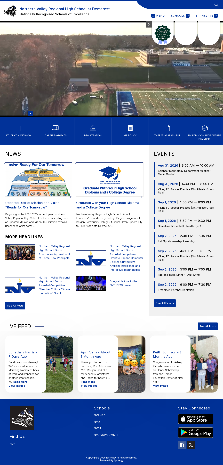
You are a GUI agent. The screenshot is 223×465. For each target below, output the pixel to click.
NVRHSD (99, 415)
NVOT (97, 428)
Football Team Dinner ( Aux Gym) (179, 274)
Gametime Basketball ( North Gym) (179, 226)
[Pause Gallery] (30, 113)
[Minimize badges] (149, 24)
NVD (97, 421)
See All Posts (15, 305)
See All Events (165, 303)
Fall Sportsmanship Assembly (176, 241)
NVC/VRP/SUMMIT (106, 434)
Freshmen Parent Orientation (176, 290)
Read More (20, 381)
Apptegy (118, 460)
